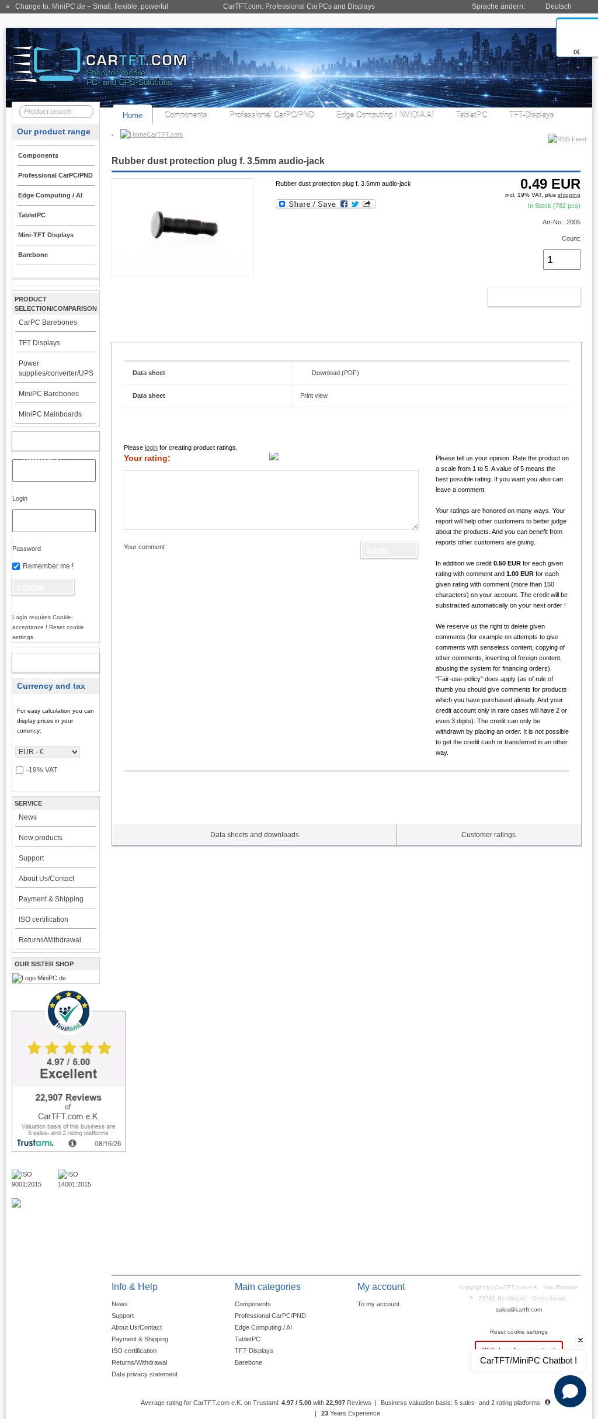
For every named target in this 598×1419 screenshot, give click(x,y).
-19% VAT (41, 770)
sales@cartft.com (519, 1309)
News (28, 817)
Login (19, 498)
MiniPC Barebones (49, 394)
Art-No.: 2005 (561, 221)
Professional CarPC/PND (272, 115)
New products (40, 838)
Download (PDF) (335, 372)
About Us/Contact (46, 879)
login (151, 447)
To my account (378, 1303)
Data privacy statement (145, 1374)
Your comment (144, 546)
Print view (314, 395)
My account (43, 443)
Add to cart (521, 296)
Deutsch (558, 6)
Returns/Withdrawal (50, 940)
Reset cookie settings (519, 1331)
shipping (569, 195)
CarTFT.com (165, 134)
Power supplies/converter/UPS (56, 368)
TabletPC (471, 115)
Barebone (248, 1362)
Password (26, 548)
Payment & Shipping (51, 899)
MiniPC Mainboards (50, 414)
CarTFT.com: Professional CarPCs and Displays (299, 6)
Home (132, 115)
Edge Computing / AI (263, 1327)
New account (43, 665)
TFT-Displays (531, 115)
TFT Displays (39, 343)
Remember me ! (48, 566)
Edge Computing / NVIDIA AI (385, 115)
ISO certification (43, 919)
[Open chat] (570, 1391)
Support (31, 858)
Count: (571, 238)
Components (186, 115)
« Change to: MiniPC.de (87, 6)
